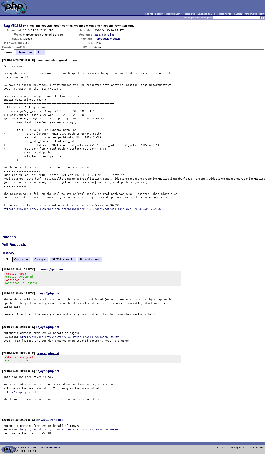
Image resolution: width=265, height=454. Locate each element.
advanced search (206, 14)
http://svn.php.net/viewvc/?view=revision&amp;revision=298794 (69, 336)
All (6, 259)
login (261, 14)
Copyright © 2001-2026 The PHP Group (38, 447)
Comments (21, 259)
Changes (40, 259)
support (159, 14)
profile (109, 34)
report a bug (189, 14)
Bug (6, 26)
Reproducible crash (107, 38)
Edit (40, 52)
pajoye (98, 34)
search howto (224, 14)
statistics (238, 14)
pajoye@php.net (47, 293)
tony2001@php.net (49, 419)
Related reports (90, 259)
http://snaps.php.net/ (21, 392)
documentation (172, 14)
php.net (149, 14)
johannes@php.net (49, 269)
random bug (251, 14)
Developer (25, 52)
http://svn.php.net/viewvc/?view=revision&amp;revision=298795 (69, 429)
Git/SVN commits (63, 259)
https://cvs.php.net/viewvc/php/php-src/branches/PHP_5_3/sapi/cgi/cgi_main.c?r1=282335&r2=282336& (83, 208)
